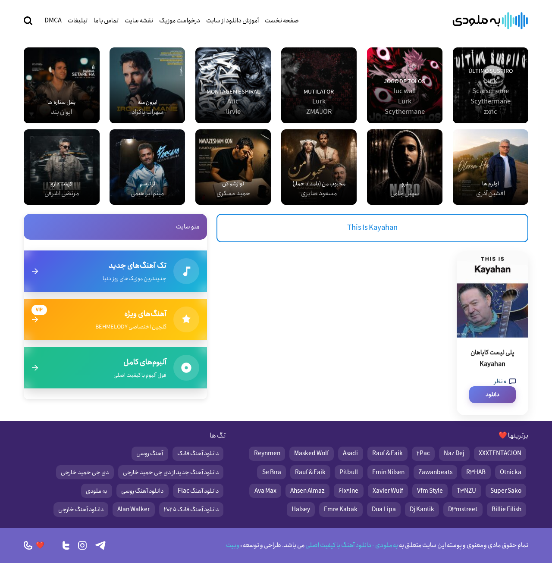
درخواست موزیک (179, 21)
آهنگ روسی (149, 453)
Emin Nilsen (388, 472)
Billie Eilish (506, 509)
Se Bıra (271, 472)
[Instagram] (82, 545)
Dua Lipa (384, 509)
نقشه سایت (139, 21)
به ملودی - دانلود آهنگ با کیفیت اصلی (351, 545)
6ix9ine (348, 491)
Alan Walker (133, 509)
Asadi (350, 453)
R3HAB (476, 472)
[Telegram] (100, 545)
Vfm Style (430, 491)
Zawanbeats (435, 472)
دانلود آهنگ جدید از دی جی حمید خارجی (171, 472)
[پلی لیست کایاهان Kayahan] (492, 294)
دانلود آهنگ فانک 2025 (191, 509)
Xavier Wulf (388, 491)
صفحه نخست (282, 21)
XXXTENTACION (500, 453)
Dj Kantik (422, 509)
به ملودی (96, 491)
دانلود (492, 394)
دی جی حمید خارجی (85, 472)
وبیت (232, 545)
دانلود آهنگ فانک (198, 453)
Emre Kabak (341, 509)
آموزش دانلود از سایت (232, 21)
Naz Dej (454, 453)
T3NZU (466, 491)
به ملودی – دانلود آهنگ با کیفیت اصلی (490, 20)
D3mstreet (462, 509)
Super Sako (505, 491)
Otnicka (510, 472)
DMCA (53, 21)
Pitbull (348, 472)
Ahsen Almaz (307, 491)
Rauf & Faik (387, 453)
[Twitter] (66, 545)
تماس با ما (106, 21)
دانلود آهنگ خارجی (81, 509)
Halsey (301, 509)
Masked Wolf (311, 453)
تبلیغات (78, 21)
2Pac (423, 453)
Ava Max (265, 491)
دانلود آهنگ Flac (198, 491)
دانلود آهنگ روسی (142, 491)
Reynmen (267, 453)
